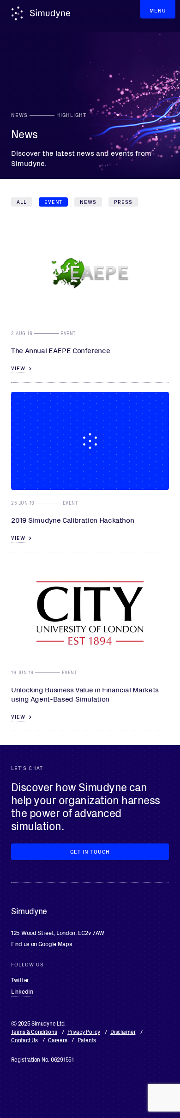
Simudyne (50, 13)
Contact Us (24, 1040)
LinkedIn (22, 991)
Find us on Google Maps (41, 943)
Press (123, 201)
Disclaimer (123, 1031)
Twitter (20, 979)
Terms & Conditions (34, 1031)
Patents (87, 1040)
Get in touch (89, 851)
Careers (57, 1040)
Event (53, 201)
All (22, 201)
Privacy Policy (83, 1031)
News (88, 201)
